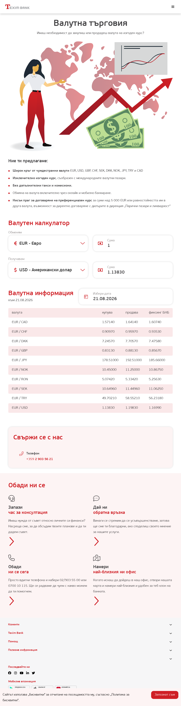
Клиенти (13, 624)
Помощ (13, 641)
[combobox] (19, 244)
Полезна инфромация (22, 650)
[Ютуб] (21, 673)
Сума (111, 240)
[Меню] (173, 7)
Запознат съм (165, 694)
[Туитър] (33, 673)
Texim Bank (15, 633)
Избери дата (102, 293)
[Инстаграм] (15, 673)
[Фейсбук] (9, 673)
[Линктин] (27, 673)
